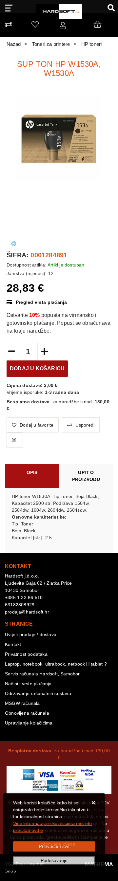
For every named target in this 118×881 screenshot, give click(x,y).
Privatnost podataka (26, 654)
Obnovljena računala (27, 713)
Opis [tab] (32, 472)
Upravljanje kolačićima (28, 722)
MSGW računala (22, 703)
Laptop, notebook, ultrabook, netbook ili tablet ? (56, 664)
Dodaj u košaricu (37, 368)
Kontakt (13, 644)
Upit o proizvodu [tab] (86, 476)
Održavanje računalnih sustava (38, 693)
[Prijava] (63, 26)
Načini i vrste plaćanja (28, 683)
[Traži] (109, 7)
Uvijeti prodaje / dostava (30, 634)
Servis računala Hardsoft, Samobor (42, 673)
